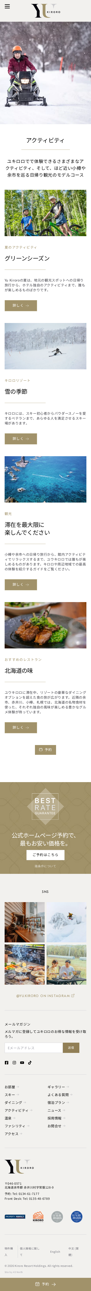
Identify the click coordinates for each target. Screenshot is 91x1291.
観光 (8, 514)
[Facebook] (6, 1063)
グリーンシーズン (27, 258)
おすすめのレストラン (23, 660)
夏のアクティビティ (21, 247)
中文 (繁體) (73, 1251)
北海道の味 (19, 670)
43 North (18, 1272)
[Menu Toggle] (7, 6)
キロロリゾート (18, 381)
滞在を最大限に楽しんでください (27, 528)
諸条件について (45, 866)
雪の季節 (16, 391)
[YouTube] (22, 1063)
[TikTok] (30, 1063)
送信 (71, 1047)
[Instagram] (14, 1063)
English (55, 1251)
